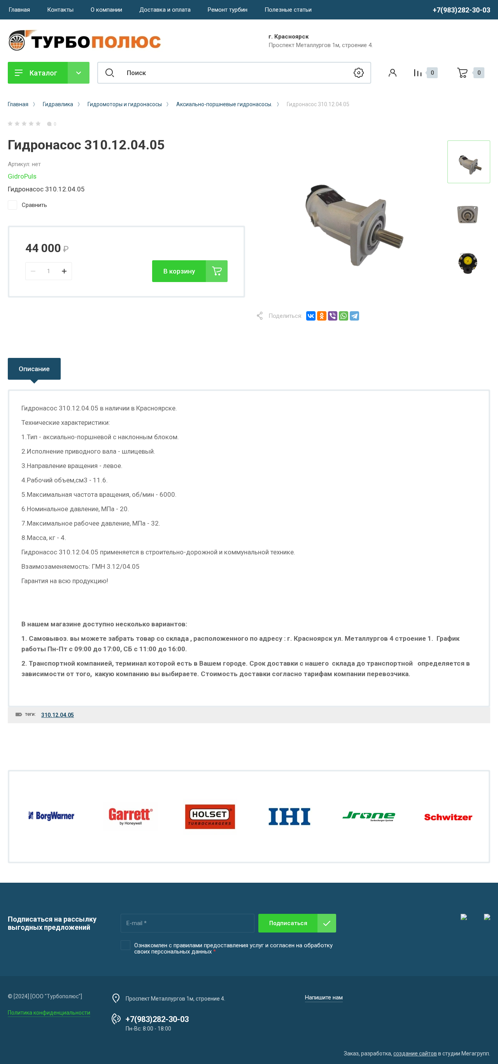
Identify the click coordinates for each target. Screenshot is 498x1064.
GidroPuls (22, 176)
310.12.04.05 (57, 715)
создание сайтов (415, 1053)
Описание (34, 369)
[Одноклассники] (321, 316)
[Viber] (332, 316)
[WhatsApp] (343, 316)
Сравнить (34, 205)
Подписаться (288, 923)
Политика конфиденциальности (49, 1013)
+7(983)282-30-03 (461, 10)
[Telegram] (354, 316)
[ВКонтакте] (311, 316)
